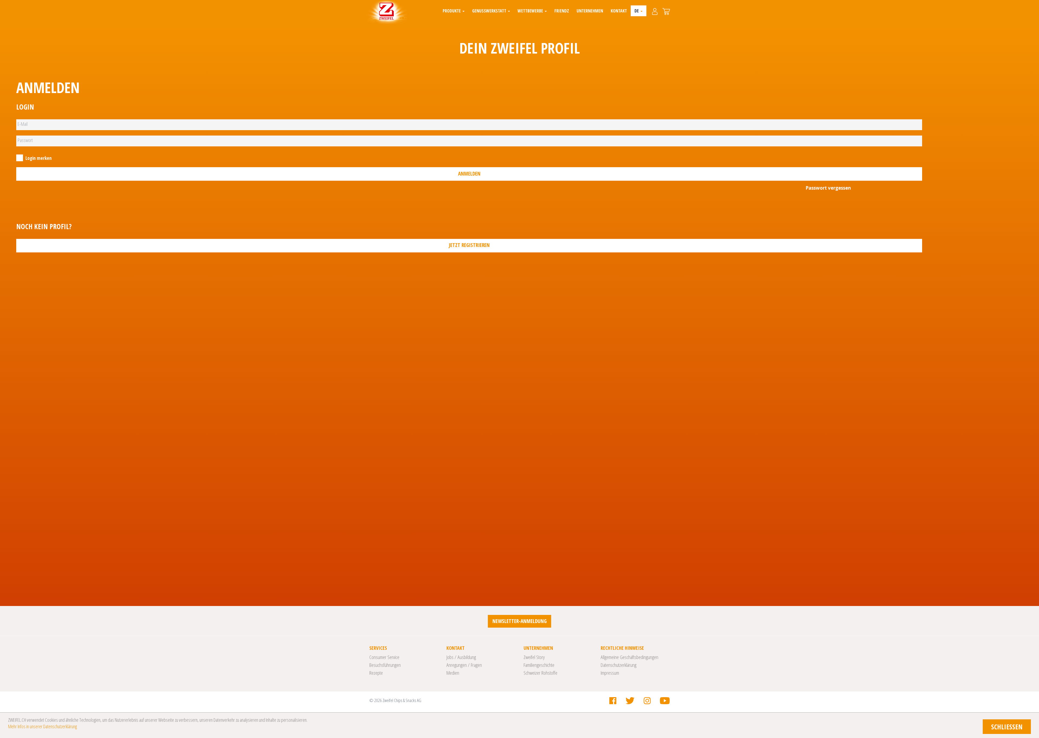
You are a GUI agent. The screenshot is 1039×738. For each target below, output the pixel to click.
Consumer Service (384, 657)
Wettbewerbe (531, 11)
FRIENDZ (561, 11)
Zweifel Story (534, 657)
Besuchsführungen (385, 664)
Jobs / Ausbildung (461, 657)
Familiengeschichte (539, 664)
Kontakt (619, 11)
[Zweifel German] (386, 12)
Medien (452, 672)
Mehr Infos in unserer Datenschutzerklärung (42, 726)
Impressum (610, 672)
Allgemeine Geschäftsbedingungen (629, 657)
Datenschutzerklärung (618, 664)
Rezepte (376, 672)
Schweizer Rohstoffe (540, 672)
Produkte (452, 11)
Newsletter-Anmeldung (519, 621)
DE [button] (637, 11)
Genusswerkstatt (489, 11)
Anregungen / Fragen (464, 664)
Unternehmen (590, 11)
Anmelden (469, 173)
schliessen (1006, 726)
